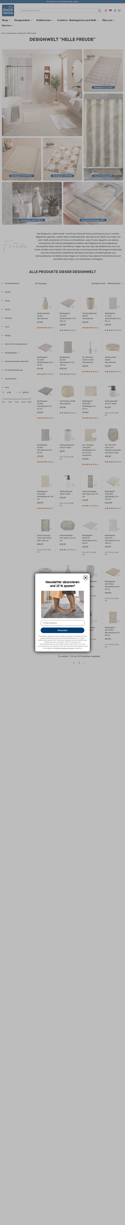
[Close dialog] (85, 577)
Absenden (62, 630)
